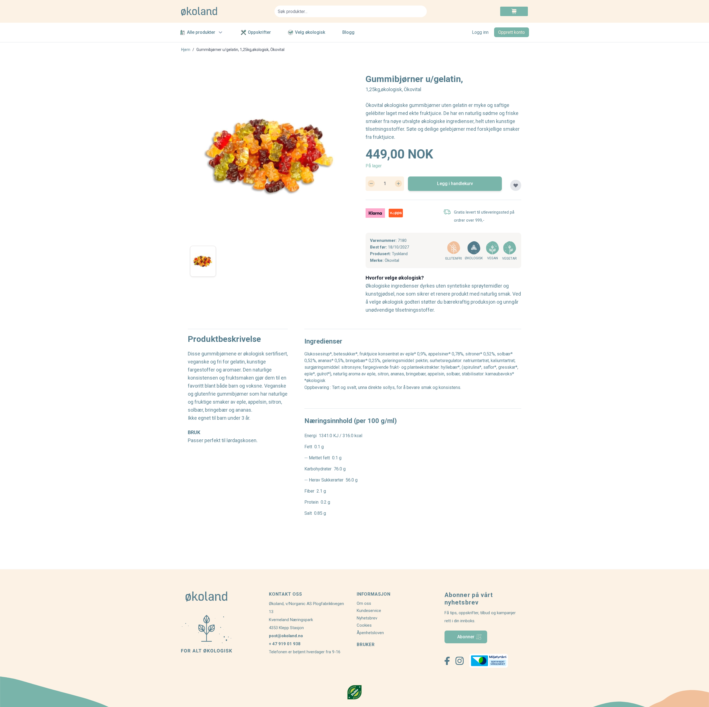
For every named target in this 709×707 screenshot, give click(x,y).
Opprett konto (511, 32)
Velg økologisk (310, 32)
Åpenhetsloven (370, 632)
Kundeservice (369, 610)
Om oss (364, 603)
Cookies (364, 625)
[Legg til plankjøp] (515, 185)
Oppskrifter (259, 32)
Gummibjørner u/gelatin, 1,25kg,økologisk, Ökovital (240, 49)
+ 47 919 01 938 (284, 643)
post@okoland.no (286, 635)
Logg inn (480, 32)
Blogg (348, 32)
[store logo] (224, 11)
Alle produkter (201, 32)
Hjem (185, 49)
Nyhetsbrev (367, 618)
